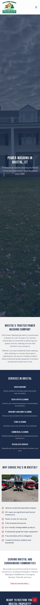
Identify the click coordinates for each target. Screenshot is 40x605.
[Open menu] (36, 7)
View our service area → (20, 583)
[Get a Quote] (34, 599)
